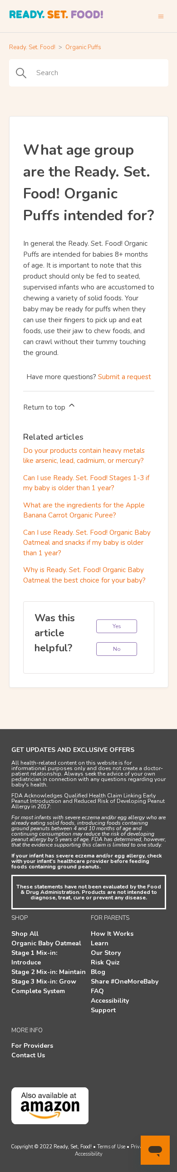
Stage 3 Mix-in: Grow (43, 981)
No (117, 649)
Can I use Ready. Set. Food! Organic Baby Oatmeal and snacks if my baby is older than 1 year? (87, 543)
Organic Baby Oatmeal (46, 943)
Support (103, 1010)
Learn (99, 943)
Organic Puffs (83, 47)
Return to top (45, 407)
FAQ (97, 991)
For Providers (32, 1045)
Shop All (25, 933)
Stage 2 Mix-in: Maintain (48, 972)
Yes (117, 626)
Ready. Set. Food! (32, 47)
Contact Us (28, 1055)
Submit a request (124, 376)
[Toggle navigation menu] (161, 16)
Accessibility (110, 1000)
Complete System (38, 991)
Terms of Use (111, 1146)
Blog (98, 972)
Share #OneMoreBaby (124, 981)
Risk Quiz (105, 962)
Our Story (106, 953)
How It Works (112, 933)
